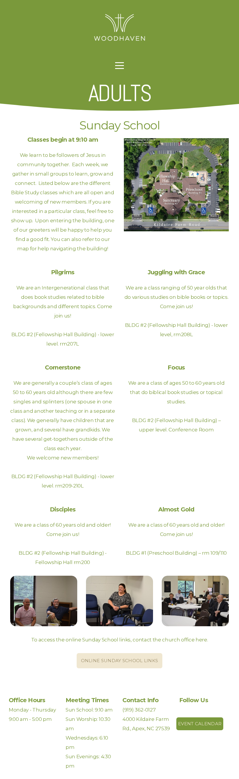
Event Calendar (200, 723)
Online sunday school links (119, 660)
